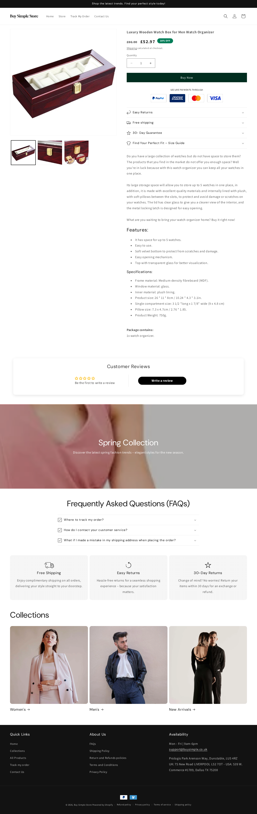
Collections (17, 751)
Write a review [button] (162, 381)
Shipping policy (183, 804)
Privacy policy (142, 804)
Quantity (132, 55)
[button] (225, 16)
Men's (94, 709)
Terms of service (162, 804)
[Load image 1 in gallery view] (23, 152)
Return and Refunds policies (108, 758)
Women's (18, 709)
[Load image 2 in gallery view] (50, 152)
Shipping (132, 48)
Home (14, 744)
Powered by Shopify (102, 804)
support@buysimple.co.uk (188, 749)
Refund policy (124, 804)
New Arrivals (180, 709)
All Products (18, 758)
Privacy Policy (98, 772)
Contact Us (17, 772)
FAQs (93, 744)
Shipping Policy (99, 751)
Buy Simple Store (83, 804)
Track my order (19, 765)
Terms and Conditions (104, 765)
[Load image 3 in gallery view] (76, 152)
